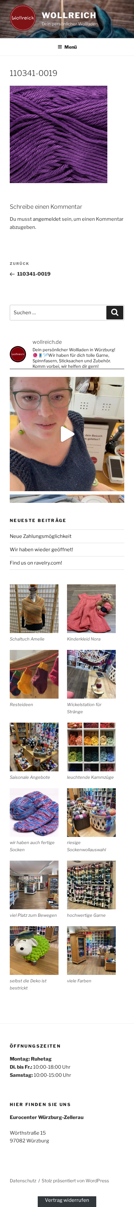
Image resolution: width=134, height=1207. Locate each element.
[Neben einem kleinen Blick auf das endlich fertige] (67, 434)
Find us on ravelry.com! (36, 563)
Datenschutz (23, 1180)
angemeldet (47, 219)
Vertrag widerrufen (67, 1200)
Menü (70, 47)
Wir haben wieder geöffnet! (41, 550)
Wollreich (69, 15)
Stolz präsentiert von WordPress (75, 1180)
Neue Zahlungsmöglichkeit (41, 536)
